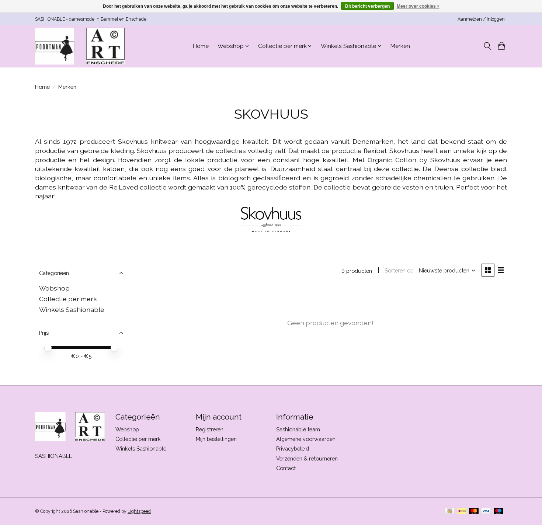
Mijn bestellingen (216, 439)
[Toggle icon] (487, 46)
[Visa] (486, 511)
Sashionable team (298, 429)
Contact (286, 468)
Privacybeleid (292, 448)
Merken (400, 46)
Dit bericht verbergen (367, 6)
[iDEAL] (461, 511)
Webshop (54, 288)
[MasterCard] (474, 511)
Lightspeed (139, 511)
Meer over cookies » (418, 6)
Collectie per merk (68, 299)
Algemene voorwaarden (306, 439)
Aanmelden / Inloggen (481, 19)
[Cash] (449, 511)
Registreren (209, 429)
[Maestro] (498, 511)
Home (201, 46)
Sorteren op (399, 270)
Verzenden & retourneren (307, 458)
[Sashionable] (80, 46)
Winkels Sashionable (71, 309)
